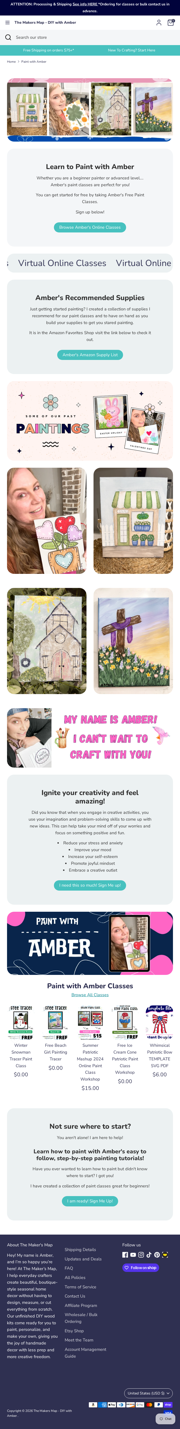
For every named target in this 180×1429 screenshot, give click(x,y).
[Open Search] (8, 37)
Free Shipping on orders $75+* (48, 50)
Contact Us (75, 1296)
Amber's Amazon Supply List (90, 355)
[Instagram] (141, 1255)
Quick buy (21, 1029)
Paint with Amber (33, 61)
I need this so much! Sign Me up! (90, 885)
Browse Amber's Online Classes (90, 227)
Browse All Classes (90, 995)
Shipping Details (80, 1249)
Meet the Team (79, 1340)
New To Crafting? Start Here (131, 50)
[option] (48, 50)
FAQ (69, 1268)
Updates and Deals (83, 1259)
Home (11, 61)
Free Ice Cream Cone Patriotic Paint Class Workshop (125, 1059)
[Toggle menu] (7, 22)
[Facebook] (125, 1255)
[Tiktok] (149, 1255)
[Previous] (15, 1038)
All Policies (75, 1277)
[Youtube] (133, 1255)
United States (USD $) (146, 1393)
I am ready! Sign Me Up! (90, 1201)
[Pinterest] (157, 1255)
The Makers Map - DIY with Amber (45, 22)
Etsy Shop (74, 1331)
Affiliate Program (81, 1305)
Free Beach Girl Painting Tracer (55, 1052)
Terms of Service (80, 1287)
